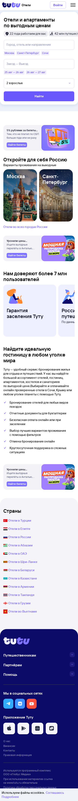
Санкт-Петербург (54, 179)
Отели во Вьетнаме (22, 611)
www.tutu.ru (14, 782)
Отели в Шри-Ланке (22, 562)
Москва (16, 176)
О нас (6, 741)
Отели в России (19, 537)
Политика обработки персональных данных (29, 787)
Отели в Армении (21, 587)
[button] (8, 704)
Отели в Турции (19, 520)
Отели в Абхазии (20, 545)
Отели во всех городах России (25, 227)
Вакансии (9, 745)
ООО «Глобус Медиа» (17, 774)
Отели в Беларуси (21, 570)
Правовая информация (17, 755)
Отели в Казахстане (22, 578)
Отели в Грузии (19, 603)
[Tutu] (11, 5)
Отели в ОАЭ (17, 553)
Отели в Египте (19, 529)
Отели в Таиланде (21, 595)
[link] (17, 144)
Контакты (9, 750)
